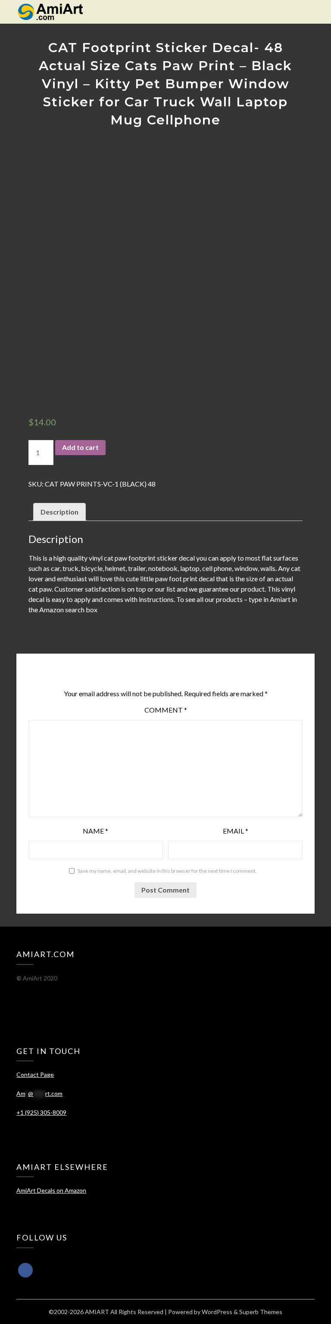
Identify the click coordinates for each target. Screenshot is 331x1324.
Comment (165, 710)
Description (59, 512)
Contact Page (35, 1074)
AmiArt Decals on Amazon (51, 1190)
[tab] (59, 512)
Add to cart (80, 447)
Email (235, 831)
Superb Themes (260, 1311)
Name (95, 831)
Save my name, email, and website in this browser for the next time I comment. (167, 871)
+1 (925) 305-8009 (41, 1112)
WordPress (217, 1311)
